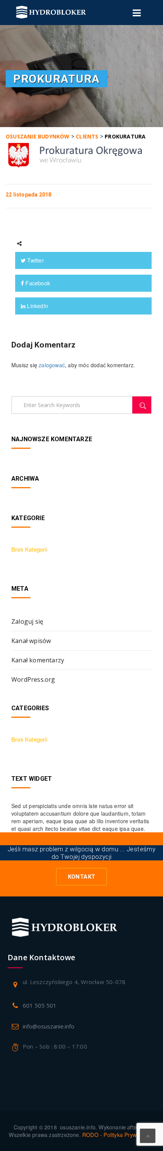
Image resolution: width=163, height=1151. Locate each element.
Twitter (35, 260)
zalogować (52, 365)
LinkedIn (36, 306)
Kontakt (82, 876)
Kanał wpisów (31, 641)
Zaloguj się (27, 621)
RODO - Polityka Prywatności (118, 1134)
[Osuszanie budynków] (51, 12)
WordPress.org (33, 679)
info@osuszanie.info (48, 1026)
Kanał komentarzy (37, 660)
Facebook (37, 283)
